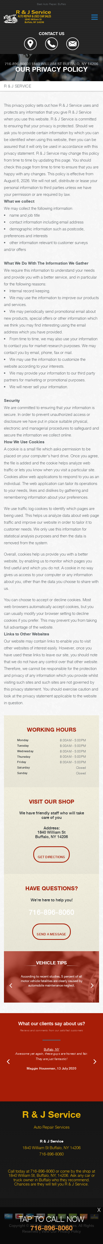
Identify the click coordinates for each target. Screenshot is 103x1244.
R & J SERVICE (17, 86)
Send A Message (51, 934)
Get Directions (51, 857)
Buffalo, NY (51, 1049)
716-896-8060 (17, 64)
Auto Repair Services (51, 1127)
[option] (51, 977)
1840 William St (46, 64)
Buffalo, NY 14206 (80, 64)
